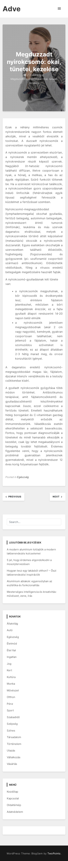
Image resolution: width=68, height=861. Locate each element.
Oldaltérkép (14, 805)
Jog (9, 663)
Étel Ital (11, 650)
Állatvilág (12, 623)
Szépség (12, 723)
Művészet (13, 690)
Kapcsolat (13, 798)
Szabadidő (13, 717)
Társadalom (14, 737)
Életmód (12, 643)
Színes (11, 730)
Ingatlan (12, 657)
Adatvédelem (15, 811)
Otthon (11, 697)
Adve (12, 9)
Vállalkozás (13, 757)
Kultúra (11, 677)
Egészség (23, 477)
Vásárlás (12, 764)
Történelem (14, 744)
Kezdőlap (12, 791)
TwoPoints (54, 853)
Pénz (10, 703)
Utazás (11, 750)
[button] (59, 8)
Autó (10, 630)
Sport (10, 710)
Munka (11, 683)
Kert (9, 670)
